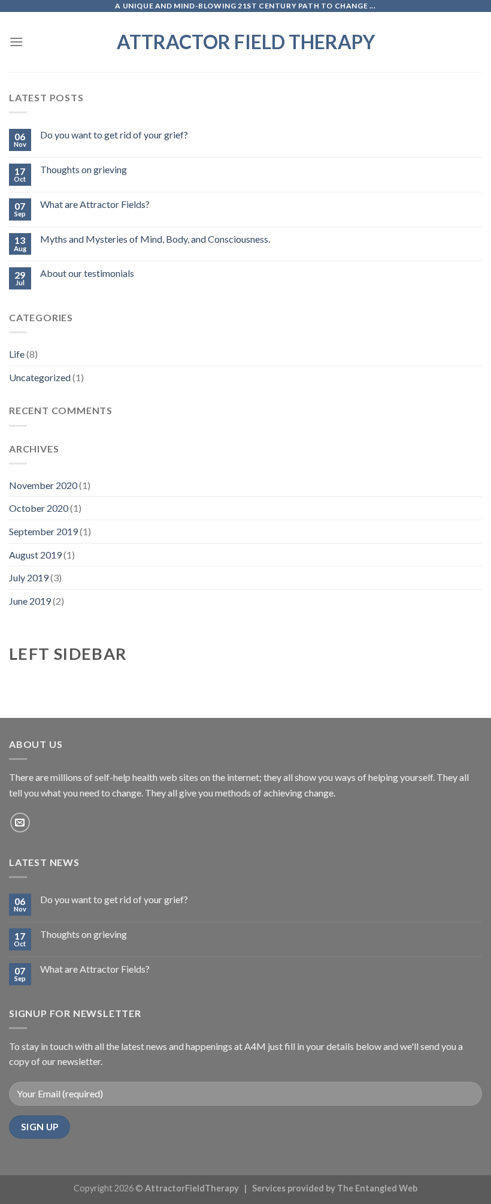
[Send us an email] (20, 822)
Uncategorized (40, 377)
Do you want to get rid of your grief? (114, 134)
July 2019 (29, 577)
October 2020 (38, 508)
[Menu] (16, 41)
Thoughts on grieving (83, 169)
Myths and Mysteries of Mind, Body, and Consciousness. (155, 239)
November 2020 (43, 485)
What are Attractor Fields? (95, 204)
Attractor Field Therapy (246, 42)
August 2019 (35, 554)
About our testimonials (87, 273)
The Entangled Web (377, 1188)
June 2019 (30, 600)
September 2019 (43, 531)
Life (17, 354)
